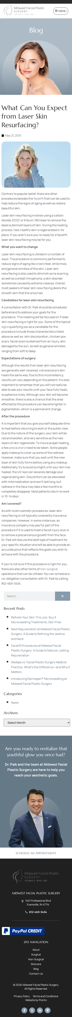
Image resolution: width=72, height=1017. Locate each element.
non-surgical (49, 569)
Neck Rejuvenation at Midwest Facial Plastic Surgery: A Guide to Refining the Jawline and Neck (40, 634)
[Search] (62, 596)
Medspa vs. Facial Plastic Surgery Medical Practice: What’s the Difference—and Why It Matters (40, 667)
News (14, 703)
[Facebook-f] (24, 1010)
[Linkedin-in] (40, 1010)
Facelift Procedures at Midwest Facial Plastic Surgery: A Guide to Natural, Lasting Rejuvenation (40, 650)
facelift (38, 198)
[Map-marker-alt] (48, 1010)
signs (5, 327)
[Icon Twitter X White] (32, 1010)
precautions (17, 448)
